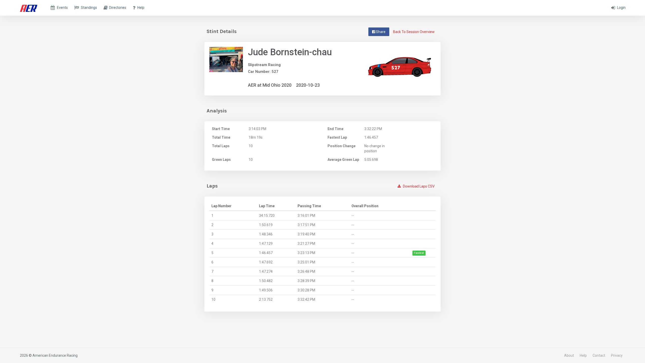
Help (583, 355)
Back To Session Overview (414, 32)
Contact (599, 355)
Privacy (617, 355)
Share (380, 32)
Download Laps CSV (418, 186)
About (569, 355)
